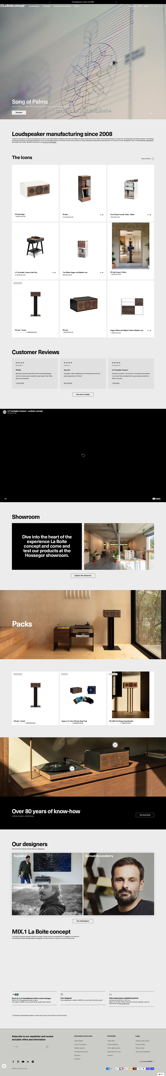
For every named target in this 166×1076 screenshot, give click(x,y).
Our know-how (145, 815)
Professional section (81, 1052)
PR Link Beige (20, 214)
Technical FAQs (112, 1044)
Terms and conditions (143, 1052)
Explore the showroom (83, 576)
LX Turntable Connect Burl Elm (26, 272)
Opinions (77, 1059)
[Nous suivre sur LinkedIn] (28, 1061)
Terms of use (140, 1048)
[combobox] (161, 1074)
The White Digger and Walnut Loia (75, 272)
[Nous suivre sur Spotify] (33, 1061)
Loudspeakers (34, 6)
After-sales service (113, 1048)
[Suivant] (116, 2)
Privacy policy (140, 1044)
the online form (124, 1003)
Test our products (80, 1044)
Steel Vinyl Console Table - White (122, 214)
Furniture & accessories (62, 6)
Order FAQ (111, 1041)
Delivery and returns (142, 1041)
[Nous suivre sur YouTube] (23, 1061)
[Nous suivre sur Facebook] (13, 1061)
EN (162, 1074)
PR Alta (65, 214)
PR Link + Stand (20, 330)
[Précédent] (49, 2)
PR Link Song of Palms (118, 272)
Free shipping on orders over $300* (83, 2)
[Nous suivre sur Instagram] (18, 1061)
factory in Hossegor (49, 142)
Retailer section (79, 1048)
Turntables (46, 6)
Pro (140, 6)
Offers (76, 6)
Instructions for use (114, 1052)
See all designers (83, 921)
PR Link (65, 330)
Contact (110, 1055)
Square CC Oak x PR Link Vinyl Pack (74, 721)
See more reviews (83, 394)
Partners (77, 1055)
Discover (19, 112)
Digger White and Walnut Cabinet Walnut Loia (126, 330)
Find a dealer (78, 1041)
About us (132, 6)
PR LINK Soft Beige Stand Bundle (121, 721)
